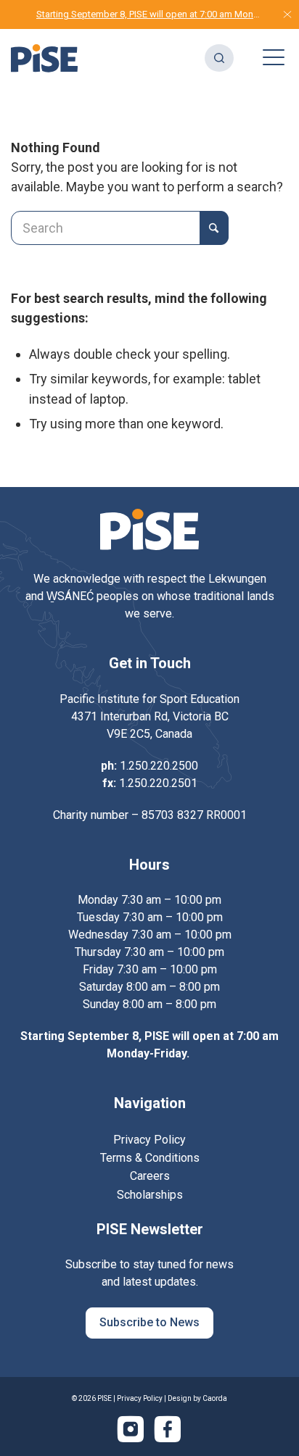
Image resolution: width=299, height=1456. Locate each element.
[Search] (212, 58)
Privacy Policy (140, 1398)
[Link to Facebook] (168, 1429)
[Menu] (266, 58)
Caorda (214, 1398)
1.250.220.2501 (158, 783)
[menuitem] (173, 58)
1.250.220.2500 (159, 766)
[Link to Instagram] (131, 1429)
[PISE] (44, 58)
